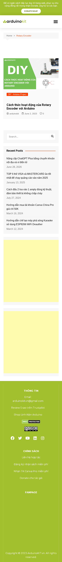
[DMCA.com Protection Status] (31, 421)
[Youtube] (27, 438)
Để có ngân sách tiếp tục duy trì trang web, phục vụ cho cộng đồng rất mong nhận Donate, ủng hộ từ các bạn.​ (31, 4)
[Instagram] (42, 438)
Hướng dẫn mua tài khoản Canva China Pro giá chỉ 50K (30, 207)
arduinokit (14, 113)
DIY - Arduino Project (17, 94)
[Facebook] (12, 438)
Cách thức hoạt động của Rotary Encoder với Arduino (29, 106)
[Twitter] (20, 438)
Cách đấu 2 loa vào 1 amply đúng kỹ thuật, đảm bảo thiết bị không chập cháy (29, 191)
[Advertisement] (31, 271)
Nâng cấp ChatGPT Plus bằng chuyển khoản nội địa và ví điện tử (30, 160)
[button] (55, 21)
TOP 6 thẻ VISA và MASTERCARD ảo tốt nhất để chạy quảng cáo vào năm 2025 (28, 176)
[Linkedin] (35, 438)
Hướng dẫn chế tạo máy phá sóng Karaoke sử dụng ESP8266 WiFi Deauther (29, 222)
